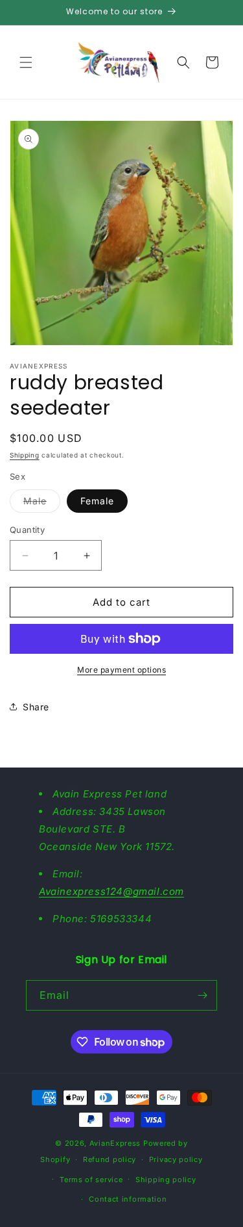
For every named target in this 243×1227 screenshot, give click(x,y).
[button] (26, 62)
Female (97, 500)
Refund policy (109, 1159)
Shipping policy (165, 1179)
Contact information (128, 1199)
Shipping (25, 455)
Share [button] (36, 706)
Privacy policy (176, 1159)
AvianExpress (115, 1143)
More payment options (121, 670)
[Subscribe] (202, 995)
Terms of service (91, 1179)
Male (41, 504)
